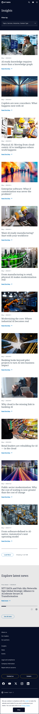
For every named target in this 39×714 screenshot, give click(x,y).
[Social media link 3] (16, 684)
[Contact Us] (33, 2)
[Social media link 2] (10, 684)
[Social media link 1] (3, 684)
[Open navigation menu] (37, 2)
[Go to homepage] (5, 2)
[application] (19, 706)
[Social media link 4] (22, 684)
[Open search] (29, 2)
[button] (7, 692)
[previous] (32, 609)
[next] (36, 609)
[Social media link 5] (28, 684)
